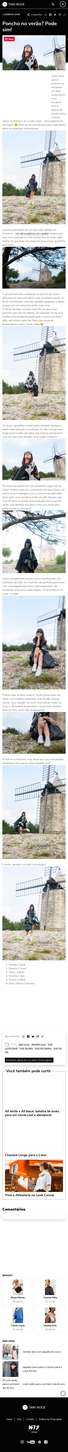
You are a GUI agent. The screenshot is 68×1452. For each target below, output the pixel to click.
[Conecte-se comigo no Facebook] (45, 1442)
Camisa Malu (50, 1297)
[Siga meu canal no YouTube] (31, 1442)
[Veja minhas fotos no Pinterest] (39, 1442)
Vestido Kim (50, 1325)
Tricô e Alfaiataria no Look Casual (29, 1195)
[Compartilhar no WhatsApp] (45, 15)
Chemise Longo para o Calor (25, 1155)
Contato (30, 1419)
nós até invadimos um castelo (31, 233)
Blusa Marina (18, 1297)
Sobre (9, 1419)
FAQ (19, 1419)
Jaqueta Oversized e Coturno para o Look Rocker (42, 1369)
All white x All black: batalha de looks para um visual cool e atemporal (32, 1113)
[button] (64, 15)
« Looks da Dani (11, 14)
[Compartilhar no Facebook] (50, 15)
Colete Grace (18, 1325)
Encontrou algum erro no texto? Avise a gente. (29, 1060)
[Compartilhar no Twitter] (55, 15)
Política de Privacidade (50, 1419)
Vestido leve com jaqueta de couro (42, 1352)
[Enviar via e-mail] (60, 15)
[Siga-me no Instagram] (22, 1442)
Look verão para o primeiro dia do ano (44, 1384)
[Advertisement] (26, 95)
